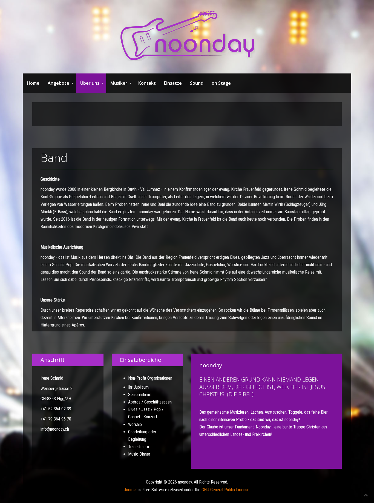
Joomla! (130, 489)
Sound (196, 83)
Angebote (58, 83)
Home (33, 83)
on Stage (221, 83)
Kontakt (147, 83)
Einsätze (173, 83)
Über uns (89, 83)
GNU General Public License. (226, 489)
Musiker (118, 83)
